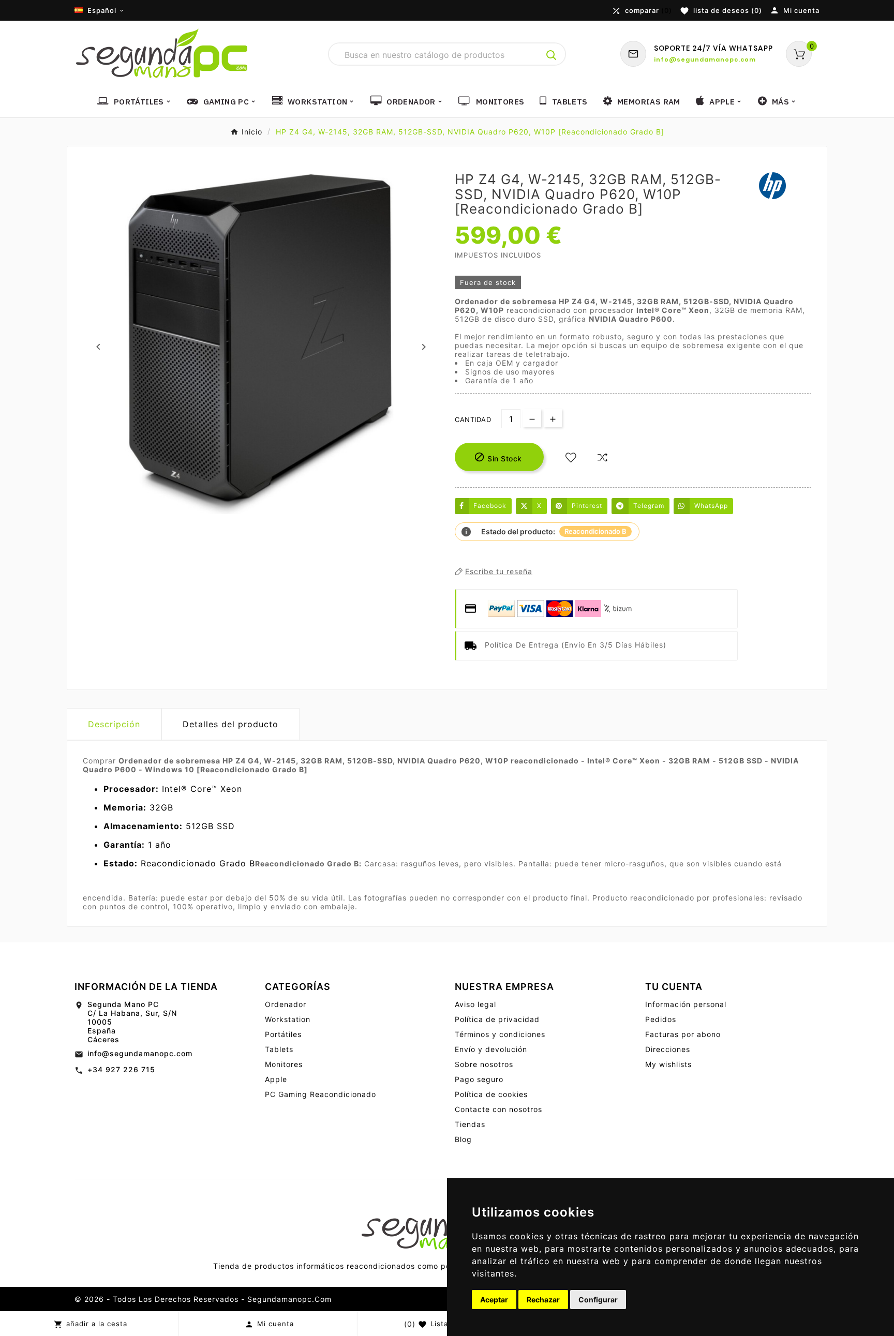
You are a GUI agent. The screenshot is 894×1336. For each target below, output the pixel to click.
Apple (276, 1079)
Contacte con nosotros (498, 1109)
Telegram (648, 505)
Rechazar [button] (543, 1299)
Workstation (287, 1019)
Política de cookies (491, 1094)
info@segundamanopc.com (139, 1053)
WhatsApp (711, 505)
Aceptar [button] (494, 1299)
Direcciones (667, 1049)
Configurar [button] (598, 1299)
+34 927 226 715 (121, 1069)
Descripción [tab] (114, 724)
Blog (463, 1139)
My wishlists (668, 1064)
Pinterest (587, 505)
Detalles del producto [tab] (230, 724)
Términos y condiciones (500, 1034)
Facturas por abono (683, 1034)
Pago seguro (479, 1079)
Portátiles (283, 1034)
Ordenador (285, 1004)
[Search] (551, 55)
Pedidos (660, 1019)
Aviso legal (475, 1004)
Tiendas (470, 1124)
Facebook (489, 505)
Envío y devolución (491, 1049)
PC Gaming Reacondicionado (320, 1094)
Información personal (685, 1004)
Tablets (279, 1049)
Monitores (284, 1064)
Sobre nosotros (484, 1064)
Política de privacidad (497, 1019)
